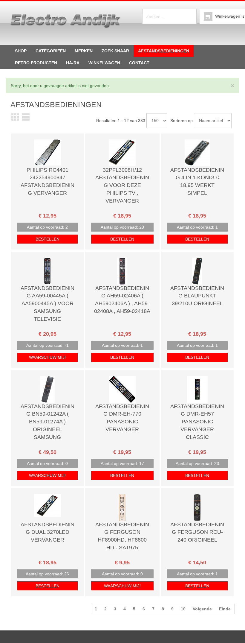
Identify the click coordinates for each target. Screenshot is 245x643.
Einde (225, 608)
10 (183, 608)
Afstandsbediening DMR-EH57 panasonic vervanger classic (197, 421)
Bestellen (47, 239)
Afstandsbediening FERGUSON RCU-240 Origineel (197, 532)
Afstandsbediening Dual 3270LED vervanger (47, 532)
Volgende (202, 608)
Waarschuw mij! (47, 357)
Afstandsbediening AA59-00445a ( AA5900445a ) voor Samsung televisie (47, 303)
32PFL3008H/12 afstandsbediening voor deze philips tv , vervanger (122, 185)
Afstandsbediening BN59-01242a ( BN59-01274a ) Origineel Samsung (47, 421)
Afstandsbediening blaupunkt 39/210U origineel (197, 295)
